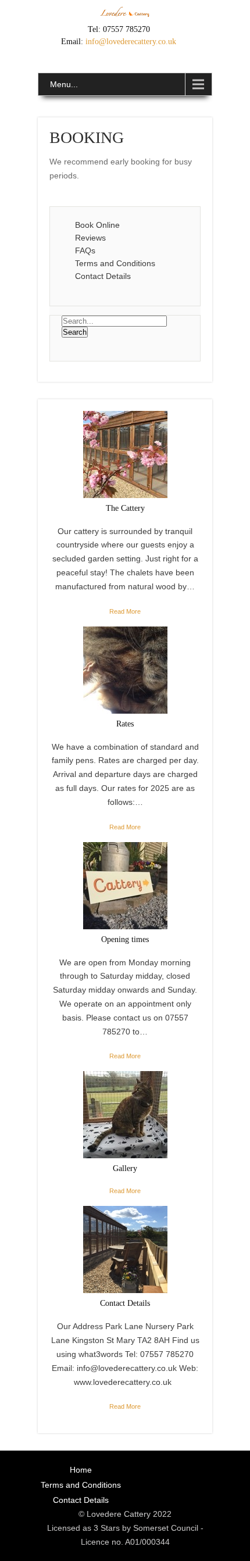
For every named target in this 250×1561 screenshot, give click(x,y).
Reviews (90, 237)
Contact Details (103, 276)
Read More (125, 611)
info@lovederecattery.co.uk (130, 41)
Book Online (97, 225)
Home (81, 1469)
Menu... (64, 84)
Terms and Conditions (115, 263)
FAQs (85, 250)
